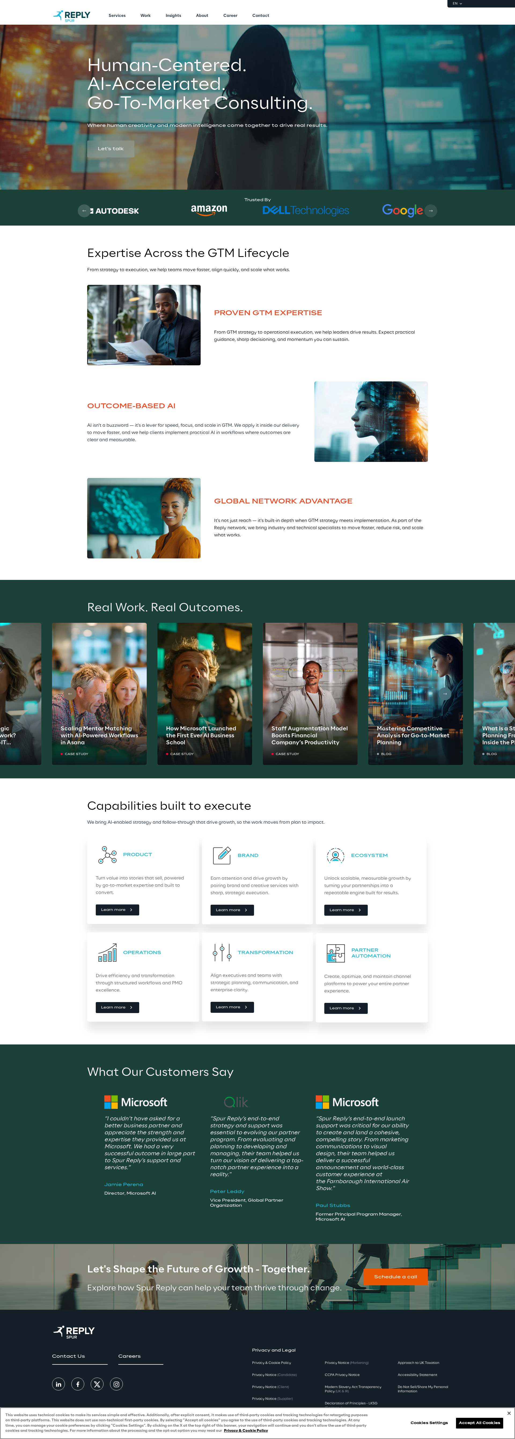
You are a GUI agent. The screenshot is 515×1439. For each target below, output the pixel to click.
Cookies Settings (429, 1423)
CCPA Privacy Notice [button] (342, 1375)
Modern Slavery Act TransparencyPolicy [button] (353, 1389)
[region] (257, 1423)
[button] (110, 149)
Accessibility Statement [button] (417, 1375)
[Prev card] (84, 210)
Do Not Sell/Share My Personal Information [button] (423, 1389)
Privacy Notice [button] (274, 1375)
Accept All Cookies (479, 1423)
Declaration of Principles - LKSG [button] (351, 1406)
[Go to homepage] (71, 16)
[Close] (509, 1413)
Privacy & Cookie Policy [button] (271, 1363)
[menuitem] (117, 16)
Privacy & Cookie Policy (246, 1431)
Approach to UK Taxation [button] (418, 1363)
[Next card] (430, 210)
